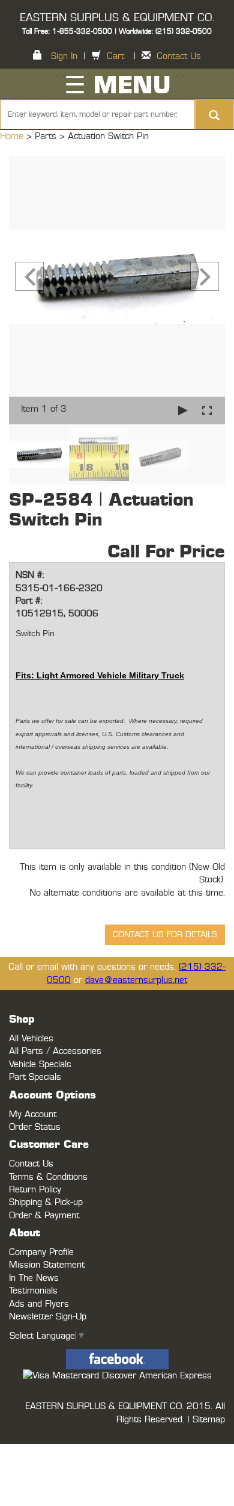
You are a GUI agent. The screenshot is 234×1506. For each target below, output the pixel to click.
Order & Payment (44, 1215)
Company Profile (41, 1252)
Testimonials (33, 1290)
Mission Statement (47, 1264)
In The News (34, 1278)
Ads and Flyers (39, 1304)
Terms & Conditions (48, 1177)
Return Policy (35, 1189)
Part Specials (35, 1077)
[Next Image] (204, 276)
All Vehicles (31, 1038)
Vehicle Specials (40, 1064)
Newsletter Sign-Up (47, 1316)
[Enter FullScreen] (207, 410)
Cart (115, 56)
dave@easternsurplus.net (136, 980)
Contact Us (179, 56)
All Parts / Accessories (55, 1051)
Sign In (64, 56)
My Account (32, 1114)
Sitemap (209, 1419)
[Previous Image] (29, 276)
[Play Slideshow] (183, 410)
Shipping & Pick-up (46, 1202)
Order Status (35, 1127)
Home (13, 136)
